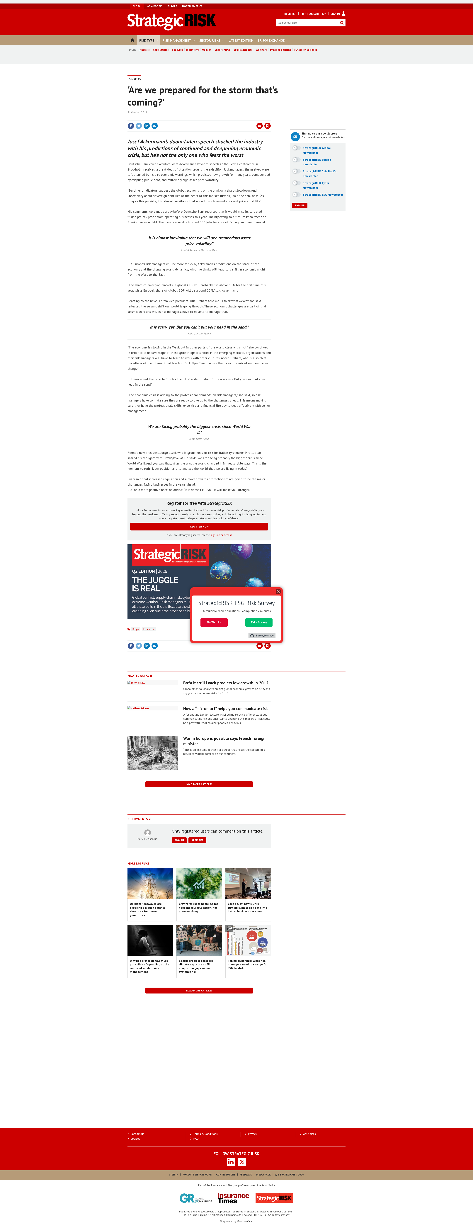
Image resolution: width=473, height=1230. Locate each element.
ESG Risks (134, 79)
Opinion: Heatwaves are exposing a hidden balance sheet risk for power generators (147, 909)
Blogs (135, 629)
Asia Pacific (154, 6)
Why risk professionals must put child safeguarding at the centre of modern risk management (149, 966)
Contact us (137, 1134)
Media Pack (263, 1174)
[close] (271, 118)
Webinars (261, 49)
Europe (172, 6)
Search (342, 23)
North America (192, 6)
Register (290, 13)
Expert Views (222, 49)
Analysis (145, 49)
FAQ (196, 1138)
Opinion (206, 49)
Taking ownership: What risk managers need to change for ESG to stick (248, 964)
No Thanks (214, 622)
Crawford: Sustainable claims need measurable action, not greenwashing (198, 907)
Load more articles (199, 784)
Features (177, 49)
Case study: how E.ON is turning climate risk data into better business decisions (247, 907)
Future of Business (305, 49)
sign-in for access (221, 535)
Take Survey (259, 622)
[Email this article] (154, 126)
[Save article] (267, 126)
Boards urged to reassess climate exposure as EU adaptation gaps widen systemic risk (196, 966)
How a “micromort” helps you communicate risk (225, 708)
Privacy (252, 1134)
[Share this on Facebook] (130, 126)
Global (137, 6)
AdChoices (309, 1134)
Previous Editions (280, 49)
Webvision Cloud (245, 1221)
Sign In (335, 13)
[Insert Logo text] (171, 29)
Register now (199, 526)
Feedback (246, 1174)
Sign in (224, 118)
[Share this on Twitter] (138, 126)
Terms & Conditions (205, 1134)
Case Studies (161, 49)
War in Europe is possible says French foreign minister (224, 741)
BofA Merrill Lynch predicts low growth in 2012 (225, 682)
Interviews (192, 49)
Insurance (148, 629)
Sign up (299, 205)
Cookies (135, 1138)
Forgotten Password (197, 1174)
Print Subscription (313, 13)
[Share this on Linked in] (146, 126)
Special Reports (243, 49)
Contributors (225, 1174)
